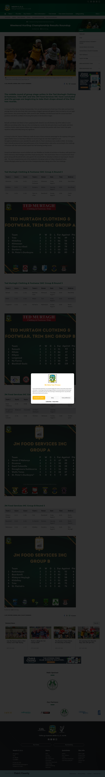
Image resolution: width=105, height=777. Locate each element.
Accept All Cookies (39, 398)
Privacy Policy (55, 401)
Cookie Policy (49, 401)
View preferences (66, 398)
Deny (52, 398)
